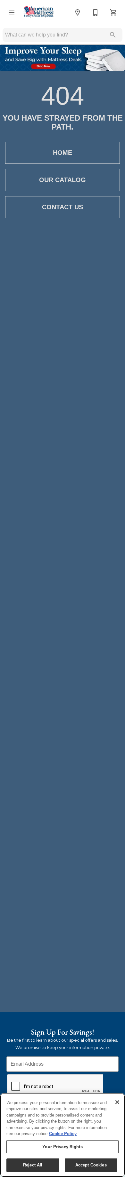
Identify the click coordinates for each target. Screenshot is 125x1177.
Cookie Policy (63, 1133)
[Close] (117, 1102)
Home (62, 152)
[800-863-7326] (95, 12)
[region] (62, 1135)
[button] (11, 12)
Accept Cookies (91, 1165)
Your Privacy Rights (62, 1146)
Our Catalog (62, 179)
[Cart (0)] (113, 12)
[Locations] (77, 12)
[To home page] (38, 12)
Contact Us (62, 207)
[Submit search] (113, 35)
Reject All (32, 1165)
